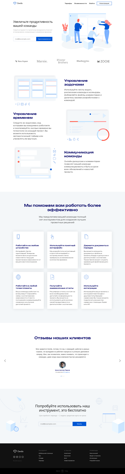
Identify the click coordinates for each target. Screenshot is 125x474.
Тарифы (68, 3)
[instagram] (20, 457)
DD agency (66, 372)
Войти (92, 3)
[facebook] (14, 457)
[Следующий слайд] (119, 360)
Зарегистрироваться (44, 39)
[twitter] (17, 457)
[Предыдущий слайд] (5, 360)
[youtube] (23, 457)
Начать (79, 424)
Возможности (80, 3)
